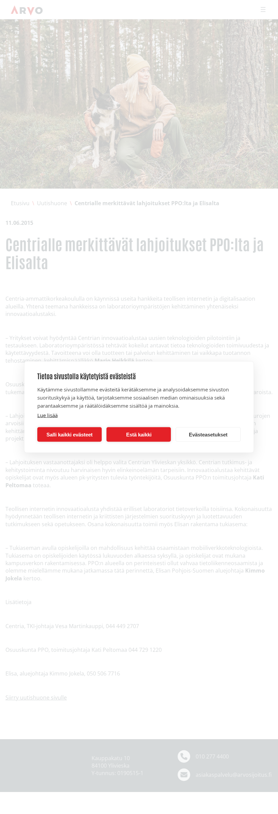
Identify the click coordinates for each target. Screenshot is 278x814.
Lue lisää (47, 415)
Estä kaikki (139, 434)
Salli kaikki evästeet (69, 434)
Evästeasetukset (208, 434)
